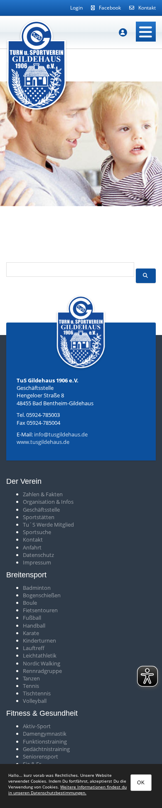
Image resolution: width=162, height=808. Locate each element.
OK (141, 783)
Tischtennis (37, 693)
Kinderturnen (39, 640)
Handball (34, 625)
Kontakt (147, 7)
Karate (31, 633)
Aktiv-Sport (37, 726)
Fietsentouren (40, 610)
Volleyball (35, 701)
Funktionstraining (45, 741)
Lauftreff (33, 648)
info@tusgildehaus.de (61, 434)
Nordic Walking (41, 663)
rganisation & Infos (50, 501)
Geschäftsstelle (41, 509)
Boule (30, 602)
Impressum (37, 562)
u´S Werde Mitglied (50, 524)
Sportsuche (37, 532)
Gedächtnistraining (46, 749)
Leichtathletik (39, 655)
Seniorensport (40, 756)
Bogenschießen (42, 595)
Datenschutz (38, 555)
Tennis (31, 686)
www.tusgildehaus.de (43, 442)
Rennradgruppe (42, 671)
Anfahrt (32, 547)
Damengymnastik (44, 733)
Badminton (37, 587)
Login (76, 7)
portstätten (40, 517)
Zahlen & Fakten (43, 494)
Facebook (110, 7)
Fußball (32, 617)
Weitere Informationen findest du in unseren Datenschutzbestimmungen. (67, 790)
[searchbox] (70, 269)
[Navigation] (146, 32)
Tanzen (31, 678)
